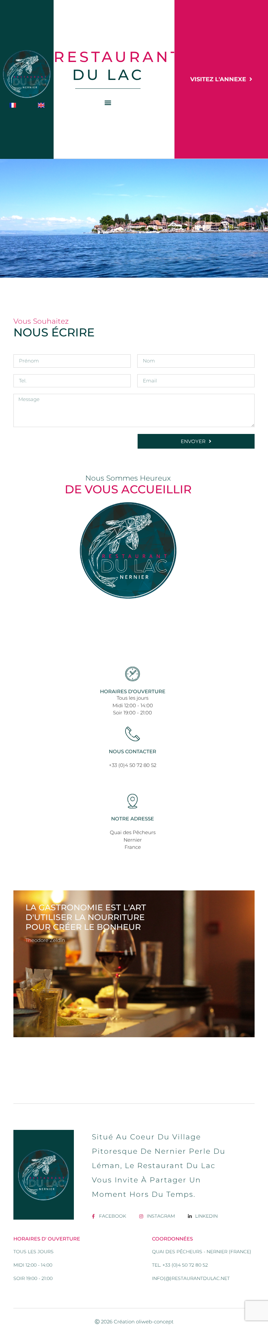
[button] (108, 102)
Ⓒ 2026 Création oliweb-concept (134, 1321)
